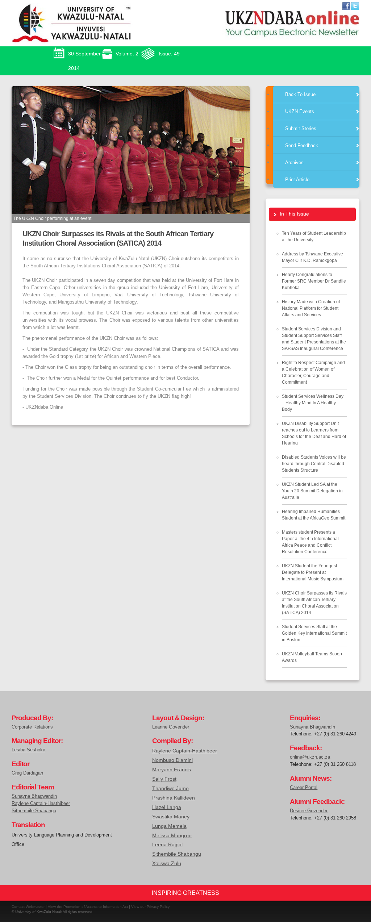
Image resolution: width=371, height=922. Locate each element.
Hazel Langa (166, 807)
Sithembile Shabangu (34, 810)
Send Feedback (301, 145)
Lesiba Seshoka (28, 749)
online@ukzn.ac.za (310, 757)
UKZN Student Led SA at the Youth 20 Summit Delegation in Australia (312, 491)
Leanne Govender (170, 727)
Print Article (297, 179)
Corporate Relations (32, 727)
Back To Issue (300, 94)
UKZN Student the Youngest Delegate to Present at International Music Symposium (312, 572)
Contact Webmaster (28, 907)
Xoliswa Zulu (166, 863)
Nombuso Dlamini (172, 760)
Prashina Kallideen (173, 798)
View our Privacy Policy (150, 907)
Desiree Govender (309, 810)
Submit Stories (300, 128)
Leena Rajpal (167, 844)
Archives (294, 162)
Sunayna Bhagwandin (34, 796)
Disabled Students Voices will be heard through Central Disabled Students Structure (314, 464)
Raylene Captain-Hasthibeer (41, 803)
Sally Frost (164, 779)
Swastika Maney (170, 816)
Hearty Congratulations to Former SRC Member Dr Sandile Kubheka (314, 281)
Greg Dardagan (27, 773)
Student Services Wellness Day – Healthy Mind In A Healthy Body (312, 403)
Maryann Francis (171, 769)
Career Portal (303, 787)
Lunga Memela (169, 826)
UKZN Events (299, 111)
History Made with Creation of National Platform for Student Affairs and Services (311, 308)
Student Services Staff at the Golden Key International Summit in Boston (314, 633)
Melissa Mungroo (172, 835)
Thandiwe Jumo (170, 788)
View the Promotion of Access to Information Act (88, 907)
